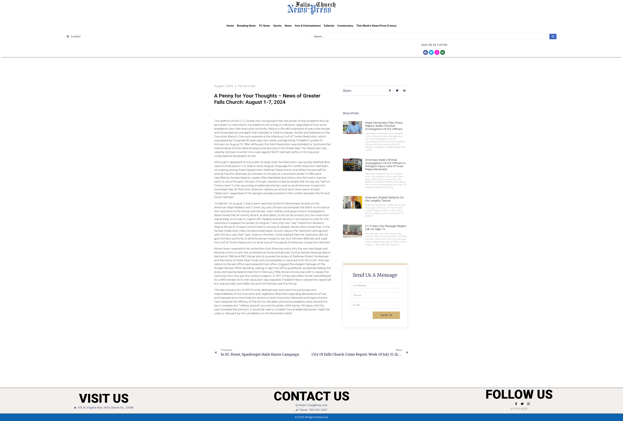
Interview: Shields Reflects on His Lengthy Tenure (384, 199)
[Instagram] (436, 52)
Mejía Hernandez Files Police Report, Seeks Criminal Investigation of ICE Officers (384, 125)
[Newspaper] (442, 52)
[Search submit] (552, 36)
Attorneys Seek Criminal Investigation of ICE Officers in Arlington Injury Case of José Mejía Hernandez (385, 164)
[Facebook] (425, 52)
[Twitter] (431, 52)
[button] (74, 36)
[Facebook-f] (516, 403)
